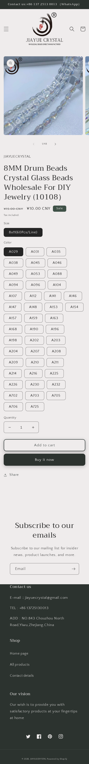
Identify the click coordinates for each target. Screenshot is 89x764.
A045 (35, 263)
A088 (57, 274)
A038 (13, 263)
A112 (33, 296)
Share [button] (14, 475)
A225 (54, 373)
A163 (54, 318)
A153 (54, 307)
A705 (56, 396)
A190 (34, 329)
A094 (13, 285)
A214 (13, 373)
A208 (56, 351)
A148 (33, 307)
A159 (33, 318)
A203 (55, 340)
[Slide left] (33, 144)
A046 (57, 263)
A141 (52, 296)
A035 (56, 252)
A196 (55, 329)
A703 (34, 396)
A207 (35, 351)
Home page (19, 654)
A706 (13, 407)
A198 (13, 340)
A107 (13, 296)
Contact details (22, 676)
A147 (12, 307)
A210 (35, 362)
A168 (13, 329)
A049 (13, 274)
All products (19, 665)
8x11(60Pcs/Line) (23, 232)
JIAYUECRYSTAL (38, 759)
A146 (73, 296)
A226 (13, 385)
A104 (57, 285)
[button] (6, 29)
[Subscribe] (73, 569)
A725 (35, 407)
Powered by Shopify (57, 759)
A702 (13, 396)
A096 (35, 285)
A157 (13, 318)
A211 (55, 362)
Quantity (10, 417)
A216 (33, 373)
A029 (13, 252)
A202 (34, 340)
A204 (13, 351)
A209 (13, 362)
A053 (35, 274)
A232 (56, 385)
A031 (35, 252)
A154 (74, 307)
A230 (34, 385)
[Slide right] (55, 144)
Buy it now (44, 460)
